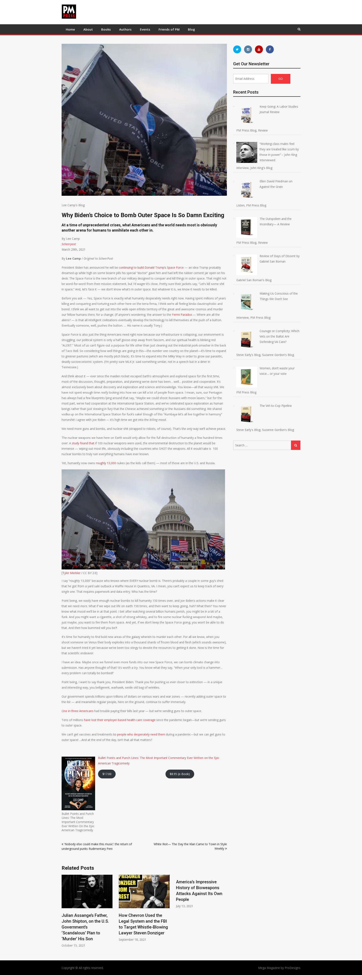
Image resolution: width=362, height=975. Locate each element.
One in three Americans (77, 711)
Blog (191, 29)
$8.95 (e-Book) (180, 774)
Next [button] (224, 913)
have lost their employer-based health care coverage (119, 720)
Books (106, 29)
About (88, 29)
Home (70, 29)
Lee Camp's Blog (73, 205)
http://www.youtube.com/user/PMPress (259, 49)
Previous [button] (64, 913)
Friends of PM (169, 29)
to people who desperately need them (138, 734)
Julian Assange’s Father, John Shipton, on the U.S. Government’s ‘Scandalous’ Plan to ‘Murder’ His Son (85, 927)
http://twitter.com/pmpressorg (237, 49)
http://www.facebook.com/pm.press (270, 49)
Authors (125, 29)
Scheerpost (69, 244)
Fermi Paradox (182, 315)
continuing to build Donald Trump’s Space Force (151, 267)
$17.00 (106, 774)
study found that (82, 443)
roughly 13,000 (105, 463)
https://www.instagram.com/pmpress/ (248, 49)
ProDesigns (292, 968)
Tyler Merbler (71, 573)
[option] (87, 911)
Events (145, 29)
